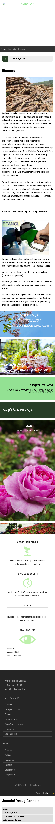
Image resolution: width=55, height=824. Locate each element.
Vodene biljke (11, 734)
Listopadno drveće (13, 709)
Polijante (9, 755)
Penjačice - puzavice (14, 724)
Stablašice (10, 770)
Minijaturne (10, 774)
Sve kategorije (17, 58)
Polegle (8, 765)
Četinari (8, 704)
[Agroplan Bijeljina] (27, 3)
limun (50, 793)
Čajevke (8, 750)
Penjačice (9, 760)
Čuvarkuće (9, 729)
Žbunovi (8, 714)
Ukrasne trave (11, 719)
